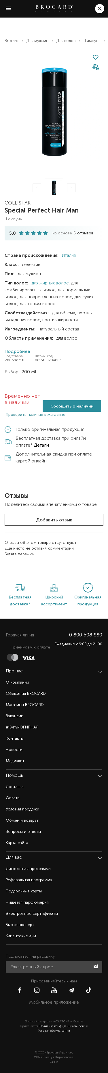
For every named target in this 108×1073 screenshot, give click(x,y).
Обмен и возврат (22, 820)
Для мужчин (37, 41)
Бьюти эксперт (20, 924)
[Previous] (37, 187)
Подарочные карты (24, 891)
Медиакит (15, 760)
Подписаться (96, 966)
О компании (17, 682)
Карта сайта (17, 842)
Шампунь (92, 41)
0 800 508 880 (85, 635)
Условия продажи (22, 809)
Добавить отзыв (54, 520)
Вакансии (14, 716)
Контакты (15, 738)
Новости (14, 749)
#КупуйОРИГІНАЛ (22, 727)
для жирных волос (50, 283)
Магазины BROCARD (25, 704)
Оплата (13, 797)
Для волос (65, 41)
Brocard (11, 41)
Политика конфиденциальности (62, 1026)
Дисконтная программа (28, 868)
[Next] (71, 187)
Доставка (15, 786)
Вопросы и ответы (23, 831)
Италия (68, 255)
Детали (41, 445)
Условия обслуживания (54, 1030)
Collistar (18, 203)
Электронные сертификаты (32, 913)
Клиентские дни (21, 936)
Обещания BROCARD (26, 693)
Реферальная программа (29, 879)
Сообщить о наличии (72, 406)
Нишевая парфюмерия (27, 902)
